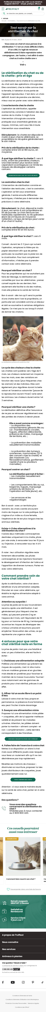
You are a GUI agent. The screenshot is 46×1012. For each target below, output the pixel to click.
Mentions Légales (33, 1003)
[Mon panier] (42, 9)
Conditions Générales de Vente (22, 995)
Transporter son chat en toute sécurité (23, 175)
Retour (5, 18)
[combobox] (23, 13)
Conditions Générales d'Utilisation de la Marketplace (22, 999)
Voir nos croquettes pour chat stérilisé (23, 739)
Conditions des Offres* (22, 1007)
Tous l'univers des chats (23, 779)
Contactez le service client (13, 965)
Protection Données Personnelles (16, 1003)
